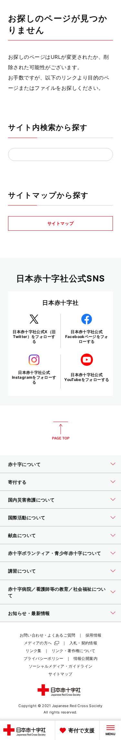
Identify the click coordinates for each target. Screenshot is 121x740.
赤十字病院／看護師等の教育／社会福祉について (57, 592)
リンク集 (33, 650)
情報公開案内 (85, 658)
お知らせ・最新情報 (29, 613)
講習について (22, 571)
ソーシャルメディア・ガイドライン (61, 666)
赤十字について (24, 464)
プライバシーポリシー (44, 658)
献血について (22, 535)
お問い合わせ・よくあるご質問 (48, 635)
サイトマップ (60, 223)
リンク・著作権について (74, 650)
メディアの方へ (38, 642)
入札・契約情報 (83, 642)
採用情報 (93, 635)
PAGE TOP (60, 431)
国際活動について (26, 517)
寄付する (17, 482)
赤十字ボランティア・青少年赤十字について (54, 553)
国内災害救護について (31, 499)
